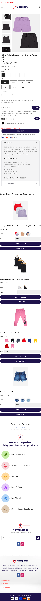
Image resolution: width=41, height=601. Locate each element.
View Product (20, 243)
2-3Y (5, 82)
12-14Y (24, 87)
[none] (6, 16)
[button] (20, 142)
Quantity (4, 91)
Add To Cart (20, 248)
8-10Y (5, 87)
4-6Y (21, 82)
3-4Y (13, 82)
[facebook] (18, 544)
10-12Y (14, 87)
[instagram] (22, 544)
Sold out (20, 131)
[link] (20, 581)
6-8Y (29, 82)
